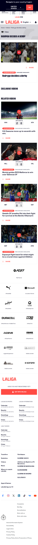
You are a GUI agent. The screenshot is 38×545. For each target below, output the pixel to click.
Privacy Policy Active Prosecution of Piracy (19, 538)
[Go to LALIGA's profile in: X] (13, 496)
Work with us (21, 513)
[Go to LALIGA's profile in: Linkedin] (19, 496)
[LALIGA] (12, 22)
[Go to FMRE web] (8, 517)
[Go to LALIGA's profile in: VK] (30, 496)
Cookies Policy (10, 534)
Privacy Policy (10, 531)
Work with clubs (22, 516)
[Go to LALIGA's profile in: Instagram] (8, 496)
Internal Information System (14, 522)
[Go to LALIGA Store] (19, 17)
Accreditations (21, 510)
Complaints (20, 504)
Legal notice (10, 528)
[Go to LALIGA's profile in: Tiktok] (24, 496)
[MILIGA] (35, 22)
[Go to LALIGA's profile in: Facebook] (3, 496)
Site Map (19, 507)
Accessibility (10, 525)
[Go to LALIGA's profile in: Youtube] (35, 496)
